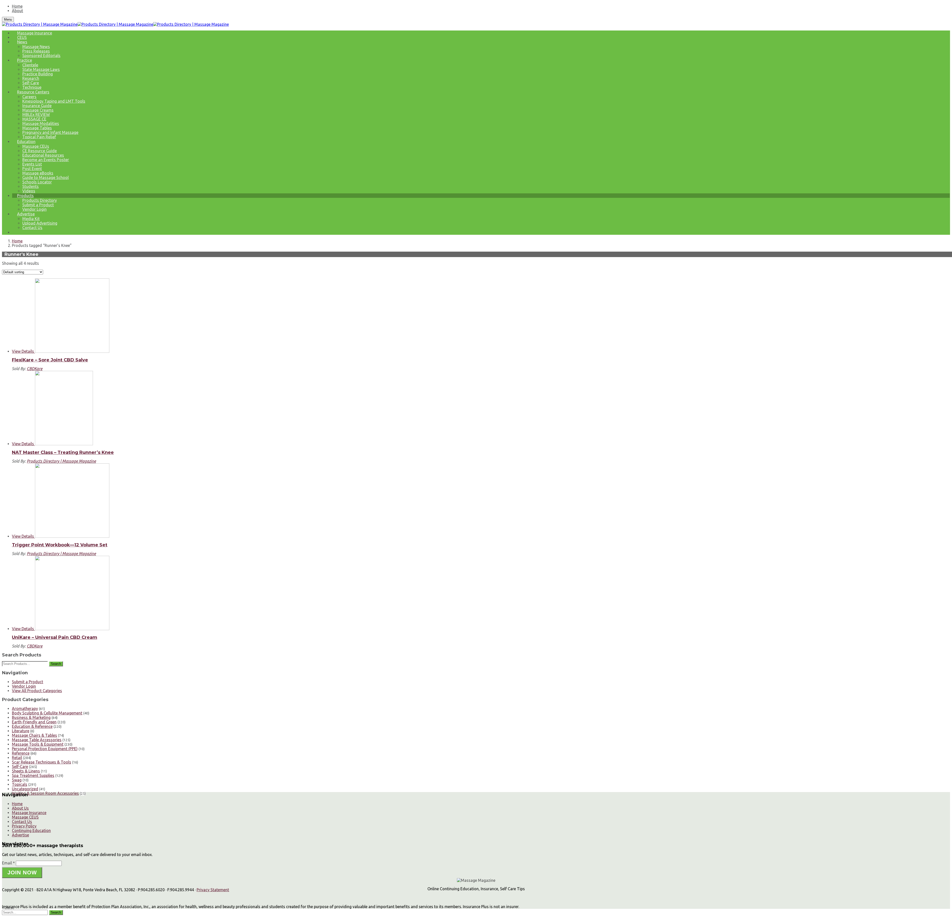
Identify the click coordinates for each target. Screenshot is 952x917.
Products (25, 195)
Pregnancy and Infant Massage (50, 132)
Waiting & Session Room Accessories (45, 793)
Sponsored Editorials (41, 55)
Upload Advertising (39, 223)
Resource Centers (33, 92)
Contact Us (32, 227)
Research (30, 78)
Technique (31, 87)
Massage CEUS (25, 817)
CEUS (22, 37)
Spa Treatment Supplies (33, 775)
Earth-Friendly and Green (34, 722)
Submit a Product (38, 205)
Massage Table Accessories (36, 740)
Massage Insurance (34, 33)
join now (22, 872)
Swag (17, 780)
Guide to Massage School (45, 177)
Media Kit (31, 218)
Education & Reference (32, 726)
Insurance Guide (37, 105)
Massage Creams (38, 110)
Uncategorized (25, 789)
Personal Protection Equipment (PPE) (45, 748)
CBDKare (34, 368)
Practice (24, 60)
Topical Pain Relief (39, 137)
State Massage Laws (41, 69)
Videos (28, 191)
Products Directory (39, 200)
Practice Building (37, 74)
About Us (20, 808)
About (17, 10)
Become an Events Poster (45, 159)
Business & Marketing (31, 717)
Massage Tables (37, 128)
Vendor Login (34, 209)
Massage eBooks (37, 173)
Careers (29, 96)
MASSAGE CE (34, 119)
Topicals (19, 784)
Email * (8, 863)
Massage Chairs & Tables (34, 735)
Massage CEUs (35, 146)
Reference (21, 753)
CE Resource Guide (39, 150)
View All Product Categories (37, 690)
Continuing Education (31, 830)
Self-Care (30, 83)
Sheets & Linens (26, 771)
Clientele (30, 65)
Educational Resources (43, 155)
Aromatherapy (25, 708)
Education (26, 141)
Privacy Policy (24, 826)
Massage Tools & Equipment (37, 744)
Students (30, 186)
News (22, 42)
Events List (32, 164)
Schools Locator (37, 182)
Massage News (36, 46)
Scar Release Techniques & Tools (41, 762)
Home (17, 6)
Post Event (32, 168)
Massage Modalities (40, 123)
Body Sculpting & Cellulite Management (47, 713)
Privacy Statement (213, 889)
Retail (17, 757)
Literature (20, 731)
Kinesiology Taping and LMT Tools (53, 101)
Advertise (26, 214)
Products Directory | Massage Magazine (61, 461)
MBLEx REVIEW (36, 114)
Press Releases (36, 51)
